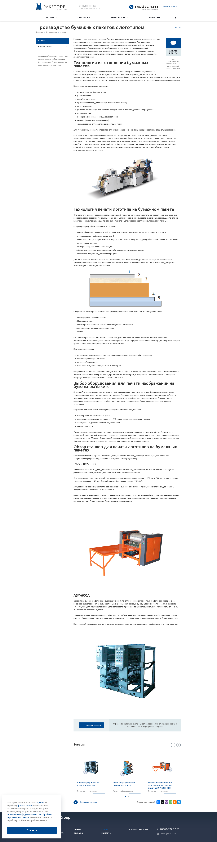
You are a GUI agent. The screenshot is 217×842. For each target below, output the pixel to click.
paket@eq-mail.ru (168, 834)
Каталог (51, 18)
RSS (177, 28)
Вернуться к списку (88, 802)
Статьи (41, 40)
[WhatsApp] (170, 802)
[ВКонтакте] (158, 802)
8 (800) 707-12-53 (146, 6)
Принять (32, 830)
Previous (173, 745)
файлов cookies (25, 805)
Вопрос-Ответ (45, 46)
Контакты (154, 18)
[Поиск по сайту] (175, 17)
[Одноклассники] (175, 802)
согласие (39, 802)
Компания (82, 18)
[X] (162, 802)
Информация (119, 18)
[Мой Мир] (179, 802)
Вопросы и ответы (138, 829)
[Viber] (166, 802)
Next (178, 745)
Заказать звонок (170, 7)
